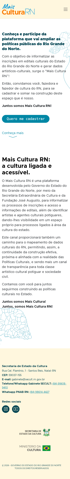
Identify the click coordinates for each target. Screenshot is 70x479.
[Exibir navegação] (65, 9)
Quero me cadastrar (26, 119)
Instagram (5, 409)
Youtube (16, 409)
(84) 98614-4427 (39, 392)
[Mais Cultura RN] (22, 9)
